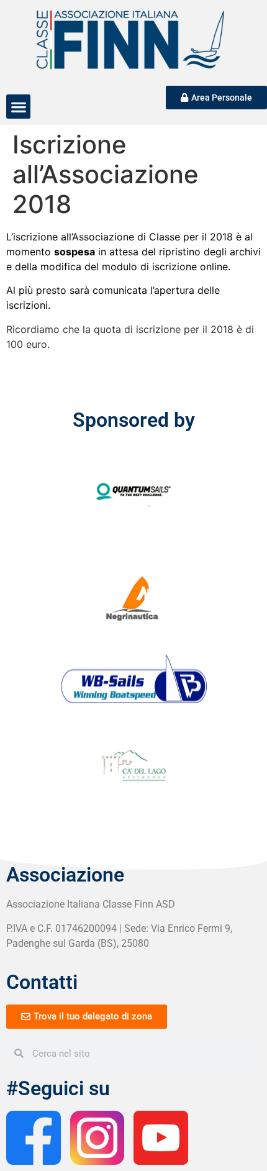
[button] (18, 106)
